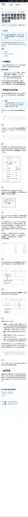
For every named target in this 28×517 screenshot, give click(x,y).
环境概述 (6, 52)
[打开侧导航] (2, 8)
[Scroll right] (22, 5)
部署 (13, 294)
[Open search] (25, 4)
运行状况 (15, 65)
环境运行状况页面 (8, 54)
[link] (21, 12)
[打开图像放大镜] (2, 125)
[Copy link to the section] (2, 61)
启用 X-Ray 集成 (13, 343)
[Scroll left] (8, 5)
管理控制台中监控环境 (19, 44)
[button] (4, 31)
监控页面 (6, 56)
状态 (5, 152)
